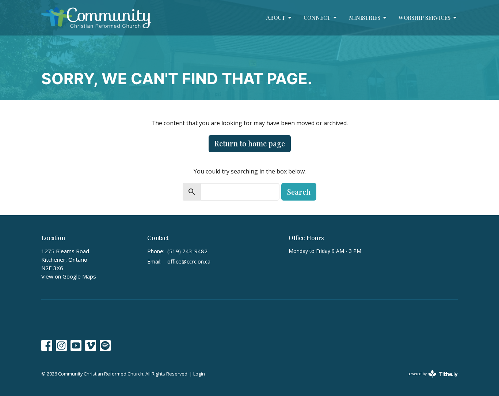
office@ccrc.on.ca (188, 261)
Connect (317, 17)
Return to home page (249, 143)
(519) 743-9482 (187, 251)
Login (199, 373)
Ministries (364, 17)
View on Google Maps (68, 276)
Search (299, 192)
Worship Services (424, 17)
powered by (428, 380)
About (275, 17)
